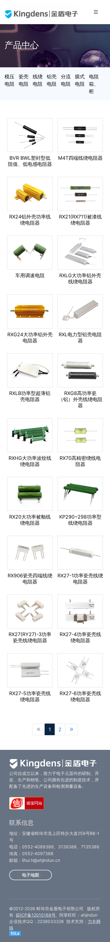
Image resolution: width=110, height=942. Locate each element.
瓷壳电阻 (23, 80)
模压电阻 (9, 80)
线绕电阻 (37, 80)
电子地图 (30, 874)
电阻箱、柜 (94, 83)
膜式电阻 (80, 80)
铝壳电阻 (52, 80)
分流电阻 (66, 80)
